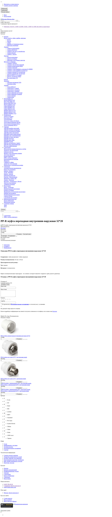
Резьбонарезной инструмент (12, 194)
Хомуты (6, 56)
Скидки (6, 450)
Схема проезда (8, 498)
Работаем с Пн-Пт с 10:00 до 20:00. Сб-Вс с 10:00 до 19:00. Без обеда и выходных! (27, 26)
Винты (9, 41)
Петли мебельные (9, 200)
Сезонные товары (9, 203)
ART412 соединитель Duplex (12, 131)
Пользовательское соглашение (12, 448)
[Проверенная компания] (20, 507)
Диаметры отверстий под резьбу (13, 457)
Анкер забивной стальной (14, 94)
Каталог (55, 311)
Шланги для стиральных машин (13, 153)
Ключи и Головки (9, 190)
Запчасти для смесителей (11, 150)
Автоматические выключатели (12, 168)
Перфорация (7, 115)
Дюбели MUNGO (12, 50)
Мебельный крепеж (9, 202)
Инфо (2, 441)
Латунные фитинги (9, 155)
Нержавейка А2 (8, 98)
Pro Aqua (3, 228)
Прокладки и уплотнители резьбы (13, 165)
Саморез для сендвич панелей (15, 64)
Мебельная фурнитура (10, 199)
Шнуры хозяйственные (10, 146)
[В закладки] (25, 339)
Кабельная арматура (9, 175)
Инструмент (7, 186)
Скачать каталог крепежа (11, 5)
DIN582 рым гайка (9, 140)
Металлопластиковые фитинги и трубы (15, 149)
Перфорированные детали (11, 471)
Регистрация (7, 16)
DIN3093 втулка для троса (11, 137)
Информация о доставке (10, 445)
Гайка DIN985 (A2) (9, 107)
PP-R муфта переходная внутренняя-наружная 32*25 (15, 336)
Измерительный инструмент (12, 189)
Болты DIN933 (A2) (9, 100)
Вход (5, 15)
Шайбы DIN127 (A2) (10, 112)
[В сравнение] (26, 339)
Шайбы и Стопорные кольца (15, 44)
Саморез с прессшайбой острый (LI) (17, 70)
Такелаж (6, 126)
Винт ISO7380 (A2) (9, 101)
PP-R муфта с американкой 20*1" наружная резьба (15, 391)
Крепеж (6, 36)
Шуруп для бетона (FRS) (14, 76)
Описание (7, 244)
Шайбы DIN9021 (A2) (10, 113)
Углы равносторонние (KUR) (12, 122)
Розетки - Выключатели (10, 177)
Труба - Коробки (8, 172)
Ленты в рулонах (8, 116)
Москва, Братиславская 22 (11, 493)
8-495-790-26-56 (8, 484)
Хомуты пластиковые (10, 183)
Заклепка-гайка (11, 84)
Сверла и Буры (8, 196)
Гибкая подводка (8, 152)
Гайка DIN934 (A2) (9, 106)
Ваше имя (3, 286)
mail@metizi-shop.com (10, 487)
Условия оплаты (8, 447)
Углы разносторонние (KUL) (12, 124)
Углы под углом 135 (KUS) (11, 121)
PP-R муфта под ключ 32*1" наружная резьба (13, 378)
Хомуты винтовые (12, 57)
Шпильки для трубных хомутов (16, 60)
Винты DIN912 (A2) (9, 104)
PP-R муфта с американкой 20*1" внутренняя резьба (15, 385)
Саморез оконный (12, 67)
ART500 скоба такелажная (11, 132)
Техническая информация (8, 452)
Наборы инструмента (10, 193)
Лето (5, 206)
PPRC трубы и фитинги (10, 157)
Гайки (9, 42)
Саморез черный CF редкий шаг (16, 72)
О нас (5, 444)
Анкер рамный (11, 95)
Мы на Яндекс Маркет (10, 501)
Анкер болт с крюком (13, 91)
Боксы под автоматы (9, 169)
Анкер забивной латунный (14, 92)
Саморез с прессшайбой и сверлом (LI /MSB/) (20, 69)
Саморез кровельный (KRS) (15, 66)
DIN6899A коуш (8, 141)
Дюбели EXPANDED (13, 48)
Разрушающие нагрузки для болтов (14, 460)
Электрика (7, 166)
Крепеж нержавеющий (10, 470)
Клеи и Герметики (9, 475)
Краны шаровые (8, 156)
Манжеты (6, 160)
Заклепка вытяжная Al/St (14, 82)
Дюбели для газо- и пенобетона (16, 51)
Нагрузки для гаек (9, 462)
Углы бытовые (8, 119)
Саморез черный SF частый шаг (16, 73)
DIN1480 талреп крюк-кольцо (12, 134)
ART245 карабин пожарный (12, 129)
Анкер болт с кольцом (13, 90)
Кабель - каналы (8, 174)
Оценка (3, 298)
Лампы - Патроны (9, 180)
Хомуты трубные (12, 59)
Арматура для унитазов (10, 163)
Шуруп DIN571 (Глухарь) (14, 75)
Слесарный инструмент (10, 197)
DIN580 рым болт (9, 138)
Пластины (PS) (8, 118)
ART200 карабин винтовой (11, 128)
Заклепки (6, 81)
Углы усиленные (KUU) (10, 125)
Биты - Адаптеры (9, 187)
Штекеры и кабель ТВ (10, 178)
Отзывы (6, 246)
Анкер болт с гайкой (13, 88)
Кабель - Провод (8, 171)
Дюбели (6, 47)
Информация (7, 247)
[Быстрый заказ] (23, 339)
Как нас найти (5, 495)
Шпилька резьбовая (12, 45)
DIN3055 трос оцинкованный (12, 135)
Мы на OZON (8, 500)
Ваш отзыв (4, 289)
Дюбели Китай (11, 53)
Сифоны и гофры (9, 162)
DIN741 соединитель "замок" (12, 143)
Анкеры (6, 85)
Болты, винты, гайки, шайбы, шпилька (15, 38)
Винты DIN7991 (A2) (10, 103)
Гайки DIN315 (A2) (9, 109)
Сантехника (7, 147)
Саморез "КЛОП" (12, 63)
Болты (9, 39)
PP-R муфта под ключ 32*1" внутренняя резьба (14, 357)
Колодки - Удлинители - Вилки (12, 181)
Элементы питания (9, 184)
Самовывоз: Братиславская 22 (12, 485)
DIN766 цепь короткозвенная (12, 144)
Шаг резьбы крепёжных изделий (13, 461)
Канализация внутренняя (11, 159)
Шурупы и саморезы (9, 61)
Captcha (3, 301)
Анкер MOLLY (11, 87)
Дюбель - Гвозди (11, 54)
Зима (5, 205)
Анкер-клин (10, 97)
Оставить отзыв (5, 284)
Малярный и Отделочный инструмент (14, 191)
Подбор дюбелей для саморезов (13, 458)
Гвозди (6, 79)
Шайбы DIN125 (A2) (10, 110)
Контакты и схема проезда (11, 4)
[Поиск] (19, 211)
